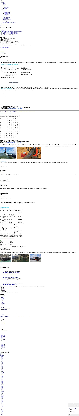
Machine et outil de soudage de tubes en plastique (6, 308)
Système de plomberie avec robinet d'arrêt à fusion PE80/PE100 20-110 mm (9, 111)
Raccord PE (4, 10)
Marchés (2, 23)
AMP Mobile (7, 316)
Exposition (4, 5)
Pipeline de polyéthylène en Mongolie (6, 21)
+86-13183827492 (3, 344)
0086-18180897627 (3, 339)
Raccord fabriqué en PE (6, 14)
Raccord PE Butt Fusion (6, 11)
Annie (3, 355)
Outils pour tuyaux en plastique (7, 17)
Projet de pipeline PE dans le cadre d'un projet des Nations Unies (9, 22)
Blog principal (2, 299)
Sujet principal (5, 8)
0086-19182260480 (3, 337)
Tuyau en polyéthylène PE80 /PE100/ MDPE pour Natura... (10, 284)
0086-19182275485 (3, 338)
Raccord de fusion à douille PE (7, 12)
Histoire (2, 302)
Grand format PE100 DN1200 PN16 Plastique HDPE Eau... (10, 277)
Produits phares (1, 316)
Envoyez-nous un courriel (2, 47)
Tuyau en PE (2, 30)
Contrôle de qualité (3, 303)
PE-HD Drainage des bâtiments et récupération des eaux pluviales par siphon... (13, 279)
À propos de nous (3, 2)
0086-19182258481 (3, 336)
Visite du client (4, 4)
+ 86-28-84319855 (19, 142)
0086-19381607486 (3, 335)
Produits (2, 9)
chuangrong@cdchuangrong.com (4, 330)
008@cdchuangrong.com (3, 345)
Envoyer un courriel (7, 47)
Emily (0, 355)
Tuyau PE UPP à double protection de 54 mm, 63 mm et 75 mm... (11, 272)
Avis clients (4, 3)
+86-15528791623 (3, 347)
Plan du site (5, 316)
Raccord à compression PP (5, 18)
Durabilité (4, 6)
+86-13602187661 (3, 346)
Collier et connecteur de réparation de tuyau (7, 19)
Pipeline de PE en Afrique (5, 20)
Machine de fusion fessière (6, 15)
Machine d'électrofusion (6, 16)
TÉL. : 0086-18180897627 (4, 314)
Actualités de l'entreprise (6, 7)
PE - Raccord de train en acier (7, 13)
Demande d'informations (2, 293)
